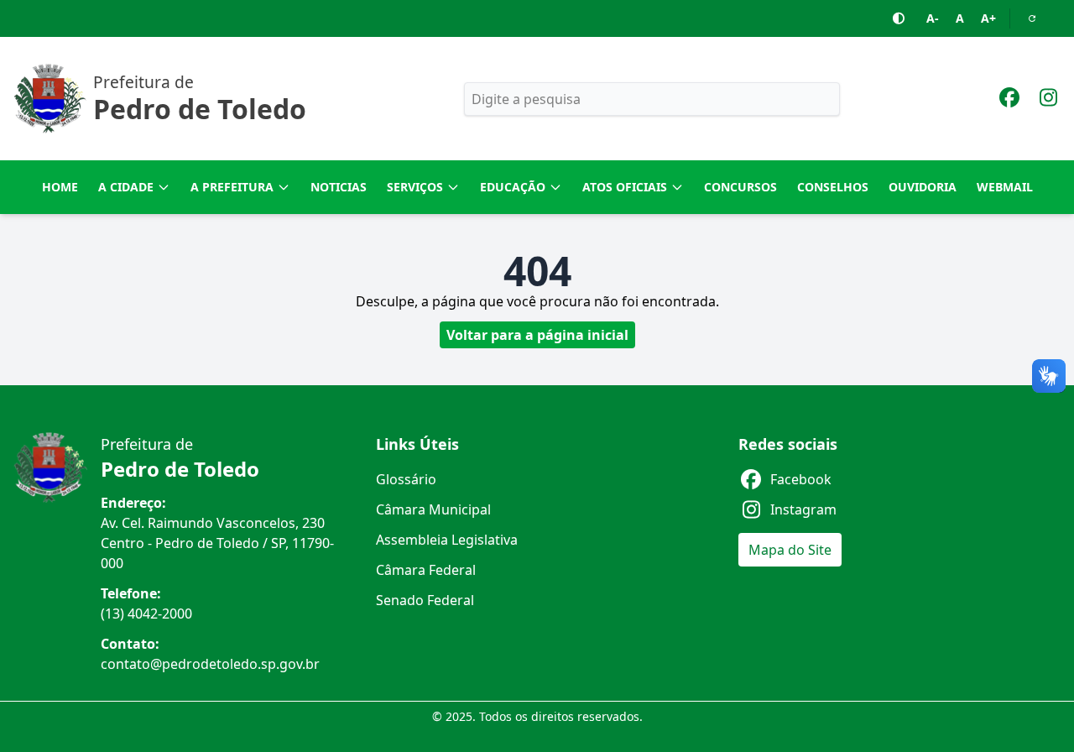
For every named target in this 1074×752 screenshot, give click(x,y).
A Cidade (126, 187)
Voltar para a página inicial (537, 335)
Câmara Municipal (433, 509)
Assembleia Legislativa (447, 539)
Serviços (415, 187)
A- (932, 18)
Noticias (338, 187)
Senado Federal (425, 600)
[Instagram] (1048, 100)
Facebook (801, 479)
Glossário (406, 479)
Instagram (803, 509)
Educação (512, 187)
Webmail (1005, 187)
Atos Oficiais (624, 187)
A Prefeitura (232, 187)
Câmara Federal (426, 570)
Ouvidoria (923, 187)
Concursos (740, 187)
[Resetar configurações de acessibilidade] (1032, 18)
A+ (988, 18)
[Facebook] (1009, 100)
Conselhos (832, 187)
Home (60, 187)
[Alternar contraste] (899, 18)
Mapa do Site (790, 549)
